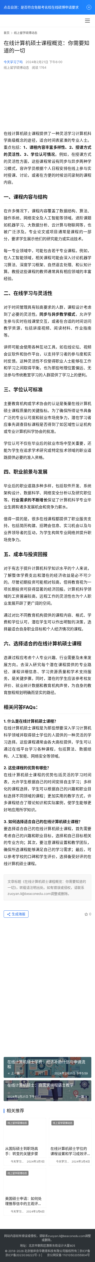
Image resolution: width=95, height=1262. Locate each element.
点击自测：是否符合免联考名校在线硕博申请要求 (41, 7)
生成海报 (18, 914)
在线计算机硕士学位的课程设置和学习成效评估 (68, 1151)
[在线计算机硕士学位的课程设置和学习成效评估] (70, 1131)
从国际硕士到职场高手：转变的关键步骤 (21, 1151)
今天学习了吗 (13, 62)
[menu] (87, 20)
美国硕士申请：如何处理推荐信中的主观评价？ (23, 1201)
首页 (7, 33)
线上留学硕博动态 (16, 67)
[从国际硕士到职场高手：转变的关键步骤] (25, 1131)
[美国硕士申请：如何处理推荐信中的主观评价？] (25, 1181)
